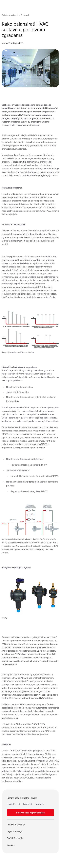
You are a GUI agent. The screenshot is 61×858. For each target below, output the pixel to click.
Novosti (26, 15)
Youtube (40, 804)
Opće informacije (15, 838)
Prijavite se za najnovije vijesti (30, 812)
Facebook (27, 804)
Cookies (10, 844)
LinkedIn (11, 804)
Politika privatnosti (16, 824)
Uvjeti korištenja (14, 831)
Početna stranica (9, 15)
